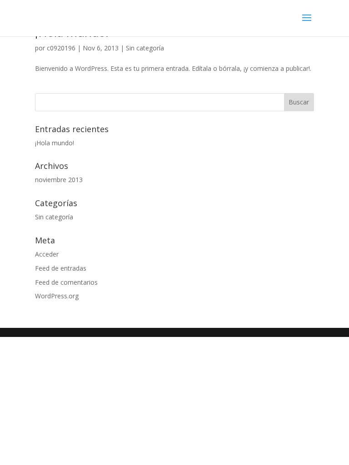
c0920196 (61, 48)
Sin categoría (145, 48)
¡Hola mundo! (54, 143)
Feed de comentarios (66, 282)
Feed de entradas (60, 268)
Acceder (47, 254)
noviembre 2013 (59, 179)
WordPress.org (57, 296)
